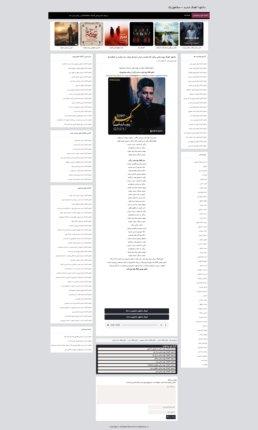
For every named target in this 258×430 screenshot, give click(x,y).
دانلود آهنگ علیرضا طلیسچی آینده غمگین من (77, 98)
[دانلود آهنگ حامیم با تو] (141, 34)
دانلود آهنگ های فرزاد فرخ (198, 68)
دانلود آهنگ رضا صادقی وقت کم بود (80, 243)
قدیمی (205, 296)
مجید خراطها (203, 304)
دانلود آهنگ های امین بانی (198, 64)
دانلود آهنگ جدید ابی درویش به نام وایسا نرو (77, 200)
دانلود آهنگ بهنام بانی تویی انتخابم (80, 226)
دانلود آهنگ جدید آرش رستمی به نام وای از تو (77, 286)
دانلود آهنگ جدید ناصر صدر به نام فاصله (78, 269)
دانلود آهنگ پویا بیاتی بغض (164, 359)
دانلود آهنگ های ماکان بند (198, 116)
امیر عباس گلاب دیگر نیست (191, 48)
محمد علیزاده (203, 317)
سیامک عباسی (202, 244)
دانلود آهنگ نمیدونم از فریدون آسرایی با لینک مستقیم (74, 277)
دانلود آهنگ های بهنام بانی (198, 107)
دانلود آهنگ (149, 68)
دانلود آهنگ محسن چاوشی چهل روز (80, 72)
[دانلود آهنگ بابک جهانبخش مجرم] (116, 34)
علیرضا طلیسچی (202, 283)
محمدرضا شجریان (201, 321)
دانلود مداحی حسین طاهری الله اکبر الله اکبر (78, 337)
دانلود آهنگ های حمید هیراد (198, 128)
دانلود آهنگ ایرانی (162, 340)
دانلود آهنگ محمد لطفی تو (83, 299)
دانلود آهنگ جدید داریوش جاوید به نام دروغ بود (76, 320)
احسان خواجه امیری (200, 162)
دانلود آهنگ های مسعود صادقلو (197, 90)
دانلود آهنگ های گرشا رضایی (197, 77)
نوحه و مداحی (202, 352)
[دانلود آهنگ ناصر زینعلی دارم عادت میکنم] (166, 34)
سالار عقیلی (203, 231)
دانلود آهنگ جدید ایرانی (119, 340)
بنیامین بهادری (202, 196)
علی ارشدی (203, 265)
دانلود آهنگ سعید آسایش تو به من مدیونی (78, 303)
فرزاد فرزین (203, 287)
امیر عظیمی (203, 179)
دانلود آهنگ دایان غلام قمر (83, 140)
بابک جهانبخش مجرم (116, 48)
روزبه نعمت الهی (201, 222)
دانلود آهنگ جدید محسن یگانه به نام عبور (78, 234)
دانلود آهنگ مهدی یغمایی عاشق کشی (80, 290)
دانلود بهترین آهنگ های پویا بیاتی (136, 269)
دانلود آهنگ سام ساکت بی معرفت (81, 171)
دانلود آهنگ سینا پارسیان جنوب (81, 166)
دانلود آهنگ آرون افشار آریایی (82, 103)
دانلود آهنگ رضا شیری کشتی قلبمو (80, 175)
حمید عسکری (202, 209)
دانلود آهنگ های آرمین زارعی (197, 81)
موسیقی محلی (202, 343)
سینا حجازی (203, 248)
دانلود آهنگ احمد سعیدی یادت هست (80, 179)
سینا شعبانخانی (202, 257)
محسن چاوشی (202, 309)
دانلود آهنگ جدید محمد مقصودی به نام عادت (77, 238)
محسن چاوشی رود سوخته (91, 48)
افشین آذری (203, 171)
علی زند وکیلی (202, 270)
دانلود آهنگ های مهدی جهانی (197, 72)
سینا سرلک (203, 252)
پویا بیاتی (204, 360)
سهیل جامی (203, 240)
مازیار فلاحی (203, 300)
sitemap (187, 15)
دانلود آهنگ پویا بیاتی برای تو (164, 355)
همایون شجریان (202, 356)
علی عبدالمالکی (202, 274)
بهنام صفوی (203, 201)
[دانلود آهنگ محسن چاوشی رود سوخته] (91, 34)
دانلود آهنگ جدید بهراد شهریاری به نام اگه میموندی (75, 217)
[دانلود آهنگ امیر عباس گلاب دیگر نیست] (191, 34)
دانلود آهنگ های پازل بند (199, 120)
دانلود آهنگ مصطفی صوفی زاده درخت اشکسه (77, 64)
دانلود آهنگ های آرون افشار (197, 85)
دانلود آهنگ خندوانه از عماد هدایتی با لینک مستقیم (75, 247)
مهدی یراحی (203, 334)
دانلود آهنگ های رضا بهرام (198, 94)
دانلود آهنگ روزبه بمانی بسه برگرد (80, 195)
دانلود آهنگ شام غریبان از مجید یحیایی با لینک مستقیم (74, 273)
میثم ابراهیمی (202, 347)
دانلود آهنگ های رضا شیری (198, 124)
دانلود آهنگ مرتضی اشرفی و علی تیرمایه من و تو (76, 158)
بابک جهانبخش (202, 192)
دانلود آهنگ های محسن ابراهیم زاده (195, 133)
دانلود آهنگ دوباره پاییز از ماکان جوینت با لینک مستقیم (74, 256)
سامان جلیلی (203, 235)
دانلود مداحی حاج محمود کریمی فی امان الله (78, 124)
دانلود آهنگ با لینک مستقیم (148, 340)
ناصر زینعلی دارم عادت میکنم (166, 48)
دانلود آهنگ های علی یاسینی (197, 103)
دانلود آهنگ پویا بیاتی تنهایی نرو (162, 368)
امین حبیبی (203, 183)
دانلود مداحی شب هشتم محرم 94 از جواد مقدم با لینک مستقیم (71, 345)
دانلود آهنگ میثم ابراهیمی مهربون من (79, 90)
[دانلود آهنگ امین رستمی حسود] (66, 34)
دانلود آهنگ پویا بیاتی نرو (165, 372)
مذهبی (205, 326)
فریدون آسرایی (202, 291)
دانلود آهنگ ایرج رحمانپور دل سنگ (80, 107)
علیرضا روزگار (202, 278)
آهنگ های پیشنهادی (200, 15)
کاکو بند (204, 365)
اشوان (205, 166)
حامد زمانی (203, 205)
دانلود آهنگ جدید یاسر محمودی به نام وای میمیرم (76, 307)
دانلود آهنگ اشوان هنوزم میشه (82, 204)
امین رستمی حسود (66, 48)
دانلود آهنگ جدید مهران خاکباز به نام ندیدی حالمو (76, 213)
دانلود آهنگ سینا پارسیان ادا (82, 149)
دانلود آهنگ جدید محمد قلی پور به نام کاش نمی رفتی (74, 208)
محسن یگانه (203, 313)
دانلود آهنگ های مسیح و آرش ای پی (195, 98)
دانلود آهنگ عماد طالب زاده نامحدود (80, 295)
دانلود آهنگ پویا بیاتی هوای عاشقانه (161, 365)
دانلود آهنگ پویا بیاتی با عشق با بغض (161, 349)
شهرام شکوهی (202, 261)
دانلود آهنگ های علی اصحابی (197, 146)
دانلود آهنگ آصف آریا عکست (82, 145)
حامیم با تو (141, 48)
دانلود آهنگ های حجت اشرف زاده (196, 137)
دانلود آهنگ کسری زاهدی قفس (81, 77)
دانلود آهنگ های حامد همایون (197, 111)
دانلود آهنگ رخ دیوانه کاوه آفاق (81, 221)
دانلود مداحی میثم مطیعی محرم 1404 (80, 341)
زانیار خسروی (202, 227)
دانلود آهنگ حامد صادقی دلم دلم (81, 81)
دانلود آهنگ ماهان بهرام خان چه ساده (80, 251)
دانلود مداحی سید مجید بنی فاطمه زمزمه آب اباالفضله (74, 120)
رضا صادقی (203, 214)
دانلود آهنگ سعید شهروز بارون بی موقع (79, 162)
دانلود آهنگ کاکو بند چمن (83, 85)
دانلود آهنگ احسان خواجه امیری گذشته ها (78, 316)
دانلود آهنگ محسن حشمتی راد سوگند (79, 282)
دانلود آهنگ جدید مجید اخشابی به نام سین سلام (76, 264)
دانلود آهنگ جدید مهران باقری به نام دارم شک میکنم (75, 230)
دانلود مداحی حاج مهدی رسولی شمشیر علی (78, 116)
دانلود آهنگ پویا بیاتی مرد (165, 362)
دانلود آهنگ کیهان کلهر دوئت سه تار (80, 94)
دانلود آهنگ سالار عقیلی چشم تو (81, 260)
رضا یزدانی (203, 218)
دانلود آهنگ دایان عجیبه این (83, 111)
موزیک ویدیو (203, 339)
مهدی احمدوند (202, 330)
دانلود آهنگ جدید (133, 340)
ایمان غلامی (203, 188)
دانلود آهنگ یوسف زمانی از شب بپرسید (79, 153)
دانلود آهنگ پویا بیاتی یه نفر (164, 352)
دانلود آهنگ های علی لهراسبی (197, 141)
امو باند (204, 175)
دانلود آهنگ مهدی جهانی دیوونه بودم (80, 68)
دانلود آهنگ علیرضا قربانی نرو (82, 312)
